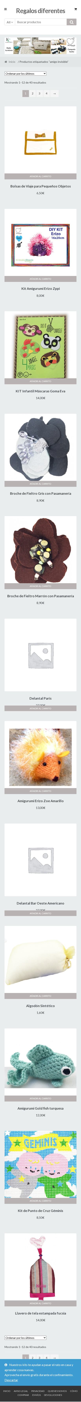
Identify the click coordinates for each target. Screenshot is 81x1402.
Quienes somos (57, 1391)
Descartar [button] (11, 1380)
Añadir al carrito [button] (40, 176)
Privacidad (37, 1391)
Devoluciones (53, 1394)
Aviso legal (21, 1391)
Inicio (12, 61)
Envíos (36, 1394)
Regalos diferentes (40, 10)
